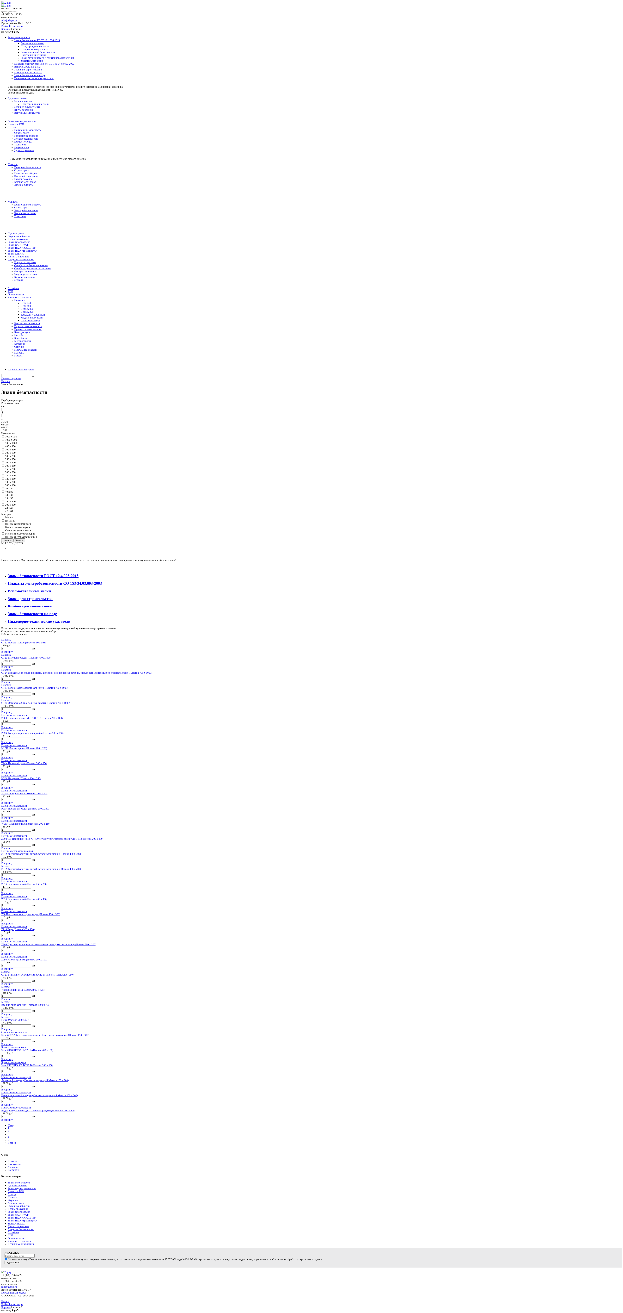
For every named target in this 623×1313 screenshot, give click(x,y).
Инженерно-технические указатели (39, 621)
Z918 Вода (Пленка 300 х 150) (18, 929)
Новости (12, 1161)
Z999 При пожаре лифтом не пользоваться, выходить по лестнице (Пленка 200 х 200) (48, 944)
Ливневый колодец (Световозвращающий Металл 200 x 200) (35, 1080)
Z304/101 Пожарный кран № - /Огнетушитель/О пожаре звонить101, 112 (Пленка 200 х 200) (52, 838)
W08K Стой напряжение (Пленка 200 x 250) (25, 823)
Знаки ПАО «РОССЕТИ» (22, 1217)
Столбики (13, 1232)
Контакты (13, 1170)
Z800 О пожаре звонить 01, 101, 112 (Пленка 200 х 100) (32, 718)
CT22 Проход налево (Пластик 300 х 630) (24, 642)
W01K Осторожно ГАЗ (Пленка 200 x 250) (24, 793)
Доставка (13, 1167)
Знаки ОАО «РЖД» (18, 1214)
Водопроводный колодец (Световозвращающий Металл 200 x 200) (38, 1110)
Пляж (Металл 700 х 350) (15, 1020)
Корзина (6, 29)
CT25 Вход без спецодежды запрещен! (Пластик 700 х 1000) (34, 687)
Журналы (13, 1200)
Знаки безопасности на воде (32, 614)
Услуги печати (16, 1238)
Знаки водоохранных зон (22, 1188)
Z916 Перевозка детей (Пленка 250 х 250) (24, 884)
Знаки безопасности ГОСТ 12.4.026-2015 (43, 576)
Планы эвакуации (18, 1208)
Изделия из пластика (19, 1241)
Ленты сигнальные (18, 1226)
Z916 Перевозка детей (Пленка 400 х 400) (24, 899)
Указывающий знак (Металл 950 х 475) (22, 989)
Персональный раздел (13, 1292)
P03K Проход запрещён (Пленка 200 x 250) (25, 808)
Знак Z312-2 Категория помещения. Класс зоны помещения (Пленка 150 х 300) (45, 1035)
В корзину (7, 651)
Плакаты (13, 1197)
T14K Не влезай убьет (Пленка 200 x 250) (24, 763)
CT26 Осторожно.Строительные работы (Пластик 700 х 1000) (35, 703)
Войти (5, 26)
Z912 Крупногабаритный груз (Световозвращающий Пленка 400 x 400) (41, 854)
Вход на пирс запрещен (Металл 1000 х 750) (25, 1004)
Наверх (5, 1301)
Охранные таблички (19, 1206)
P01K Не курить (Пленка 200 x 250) (21, 778)
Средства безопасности (21, 1229)
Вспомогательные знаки (29, 591)
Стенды (12, 1194)
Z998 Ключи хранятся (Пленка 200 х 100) (24, 959)
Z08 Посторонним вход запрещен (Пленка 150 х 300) (30, 914)
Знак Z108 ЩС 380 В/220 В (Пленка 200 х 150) (27, 1050)
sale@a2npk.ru (9, 20)
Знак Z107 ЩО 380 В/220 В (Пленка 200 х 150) (27, 1065)
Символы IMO (16, 1191)
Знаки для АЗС (16, 1223)
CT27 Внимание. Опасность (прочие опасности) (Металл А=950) (37, 974)
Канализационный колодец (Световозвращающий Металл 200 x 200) (39, 1095)
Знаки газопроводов (19, 1211)
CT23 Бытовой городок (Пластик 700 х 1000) (26, 657)
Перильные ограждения (21, 1244)
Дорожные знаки (17, 1185)
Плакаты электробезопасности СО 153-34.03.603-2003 (55, 583)
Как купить (14, 1164)
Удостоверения (16, 1203)
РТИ (10, 1235)
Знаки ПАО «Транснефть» (22, 1220)
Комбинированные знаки (30, 606)
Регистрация (16, 26)
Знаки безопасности (19, 1182)
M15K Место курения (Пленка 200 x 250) (24, 748)
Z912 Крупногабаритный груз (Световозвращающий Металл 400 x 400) (41, 869)
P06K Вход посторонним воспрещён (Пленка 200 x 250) (32, 733)
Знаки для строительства (30, 599)
